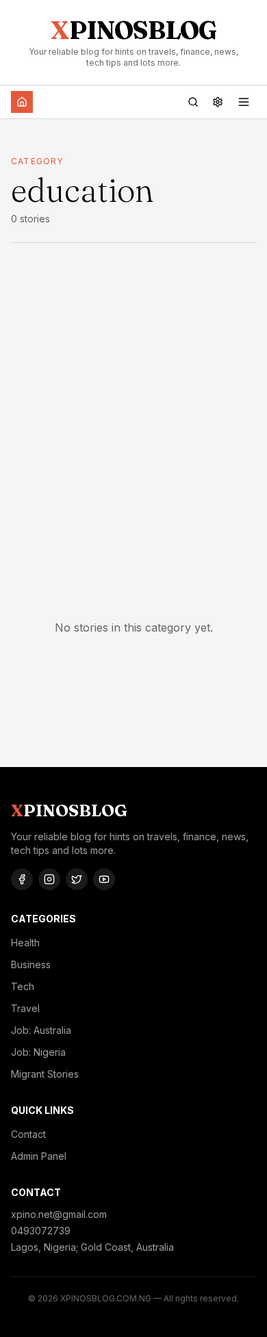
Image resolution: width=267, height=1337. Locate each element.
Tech (22, 986)
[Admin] (218, 102)
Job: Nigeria (38, 1052)
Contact (28, 1134)
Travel (25, 1008)
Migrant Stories (45, 1074)
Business (31, 964)
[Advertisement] (133, 409)
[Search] (193, 102)
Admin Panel (38, 1156)
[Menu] (243, 102)
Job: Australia (41, 1030)
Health (25, 942)
